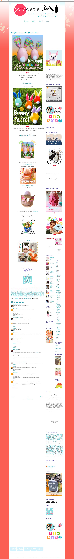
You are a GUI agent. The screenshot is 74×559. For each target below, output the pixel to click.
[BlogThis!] (34, 298)
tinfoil (62, 454)
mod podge (55, 447)
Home (28, 396)
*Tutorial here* (35, 211)
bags (61, 435)
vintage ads (56, 349)
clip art (56, 437)
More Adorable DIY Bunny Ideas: (27, 240)
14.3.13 (14, 343)
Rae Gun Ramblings (25, 290)
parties (57, 449)
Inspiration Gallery (13, 293)
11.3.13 (14, 326)
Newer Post (13, 396)
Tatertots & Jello (39, 294)
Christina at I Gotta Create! (18, 298)
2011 (56, 338)
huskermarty (15, 332)
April (57, 284)
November (58, 275)
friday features (55, 440)
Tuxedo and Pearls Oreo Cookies (51, 272)
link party (60, 445)
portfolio (47, 450)
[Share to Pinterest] (37, 298)
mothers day (49, 448)
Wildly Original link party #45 (58, 293)
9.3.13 (14, 306)
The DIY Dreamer (15, 290)
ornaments (61, 448)
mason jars (51, 447)
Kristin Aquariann (16, 349)
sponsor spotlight (54, 452)
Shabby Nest (32, 293)
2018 (56, 266)
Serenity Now (12, 294)
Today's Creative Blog (39, 290)
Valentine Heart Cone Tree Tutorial (52, 263)
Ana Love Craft (15, 308)
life (56, 445)
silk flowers (48, 452)
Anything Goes (37, 293)
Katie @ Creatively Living (17, 317)
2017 (56, 267)
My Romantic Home (28, 293)
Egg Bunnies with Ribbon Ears (58, 317)
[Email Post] (32, 298)
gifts (56, 441)
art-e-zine (56, 345)
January (58, 335)
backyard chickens (56, 435)
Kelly (14, 366)
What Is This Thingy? (58, 290)
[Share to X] (35, 298)
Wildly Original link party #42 (58, 324)
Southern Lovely (36, 291)
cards (58, 436)
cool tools (54, 438)
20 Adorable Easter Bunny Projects (58, 313)
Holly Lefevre (15, 328)
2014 (56, 271)
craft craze (58, 438)
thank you (48, 454)
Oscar (48, 449)
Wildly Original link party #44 (58, 302)
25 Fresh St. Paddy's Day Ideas (58, 332)
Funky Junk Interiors (34, 294)
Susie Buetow (15, 372)
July (57, 280)
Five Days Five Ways (24, 294)
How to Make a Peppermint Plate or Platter (52, 258)
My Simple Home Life (18, 293)
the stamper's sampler (58, 348)
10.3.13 (14, 315)
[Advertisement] (29, 26)
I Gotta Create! (19, 291)
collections (50, 438)
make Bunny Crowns (27, 185)
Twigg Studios (31, 295)
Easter (52, 439)
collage (47, 438)
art (46, 435)
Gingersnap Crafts (30, 290)
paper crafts (52, 449)
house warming (56, 443)
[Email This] (33, 298)
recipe (48, 451)
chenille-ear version (27, 83)
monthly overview (60, 447)
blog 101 (54, 436)
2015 (56, 270)
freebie (49, 440)
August (58, 279)
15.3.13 (14, 347)
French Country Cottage (41, 292)
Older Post (41, 396)
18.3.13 (14, 370)
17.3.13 (14, 364)
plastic (61, 449)
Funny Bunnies (32, 210)
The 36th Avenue (27, 292)
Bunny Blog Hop (36, 352)
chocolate (47, 437)
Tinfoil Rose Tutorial (51, 267)
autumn (50, 435)
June (57, 281)
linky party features (54, 446)
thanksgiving (53, 454)
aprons (61, 434)
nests (58, 448)
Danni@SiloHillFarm (16, 304)
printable (57, 450)
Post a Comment (14, 387)
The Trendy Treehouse (19, 292)
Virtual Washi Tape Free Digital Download (58, 296)
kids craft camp (52, 445)
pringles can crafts (52, 450)
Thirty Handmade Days (24, 295)
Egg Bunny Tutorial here (27, 135)
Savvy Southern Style (19, 290)
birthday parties (48, 436)
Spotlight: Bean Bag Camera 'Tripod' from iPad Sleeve (58, 320)
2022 (56, 262)
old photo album (57, 351)
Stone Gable (32, 291)
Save (28, 72)
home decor (50, 443)
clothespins (60, 437)
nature (54, 448)
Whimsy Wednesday (34, 290)
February (58, 334)
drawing (62, 438)
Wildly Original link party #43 (58, 307)
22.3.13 (14, 378)
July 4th (47, 445)
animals (58, 434)
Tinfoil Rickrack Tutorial (51, 286)
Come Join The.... (28, 274)
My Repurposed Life (23, 293)
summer (53, 453)
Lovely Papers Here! (27, 164)
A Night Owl (16, 294)
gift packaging (52, 441)
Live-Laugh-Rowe (41, 291)
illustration (61, 443)
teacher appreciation (60, 453)
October (58, 276)
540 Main (34, 292)
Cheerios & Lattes (20, 294)
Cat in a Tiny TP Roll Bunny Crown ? (58, 287)
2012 (56, 337)
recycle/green (52, 451)
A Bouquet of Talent (41, 295)
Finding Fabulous (20, 295)
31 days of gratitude (49, 434)
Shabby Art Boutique (14, 295)
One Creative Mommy (29, 294)
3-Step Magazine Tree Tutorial (52, 291)
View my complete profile (49, 467)
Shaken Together (42, 293)
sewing (58, 451)
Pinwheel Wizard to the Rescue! (58, 304)
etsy (55, 439)
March (58, 285)
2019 (56, 265)
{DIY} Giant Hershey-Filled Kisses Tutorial (52, 301)
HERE (59, 123)
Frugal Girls (36, 292)
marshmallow (47, 447)
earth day (48, 439)
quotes (62, 450)
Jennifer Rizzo (31, 292)
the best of (58, 454)
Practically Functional (28, 291)
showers (62, 451)
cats (61, 436)
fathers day (58, 439)
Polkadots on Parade (23, 291)
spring (59, 452)
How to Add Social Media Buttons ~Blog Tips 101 (52, 278)
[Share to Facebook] (36, 298)
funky (60, 440)
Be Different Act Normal (36, 295)
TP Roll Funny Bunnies (58, 299)
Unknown (14, 380)
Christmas (51, 437)
